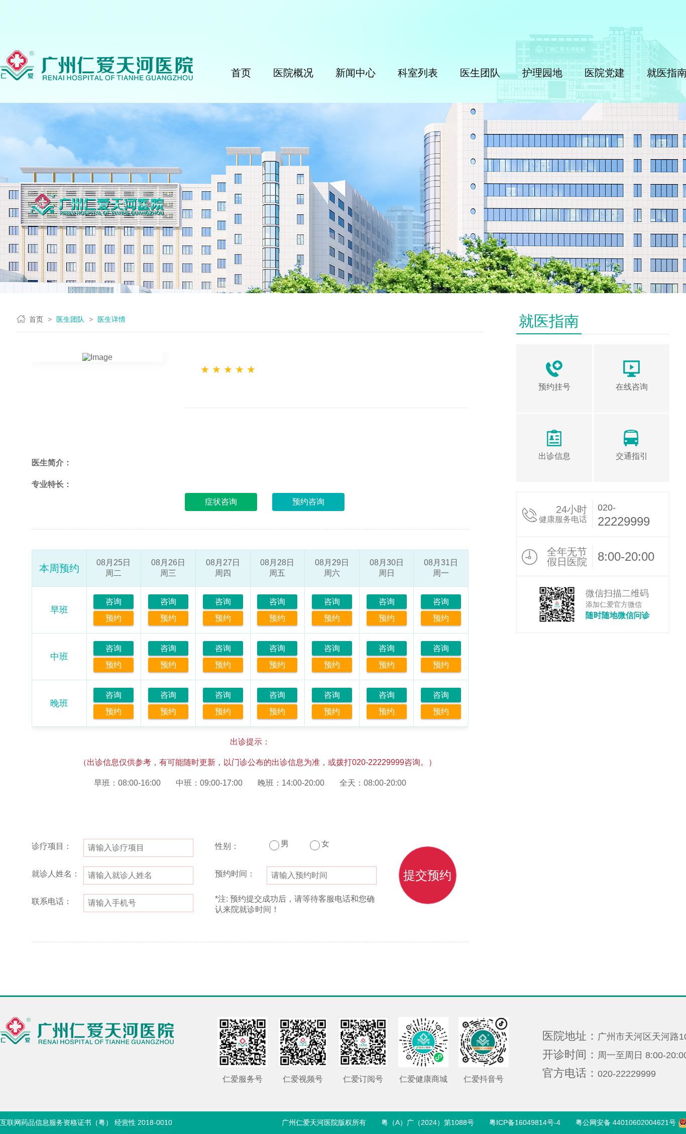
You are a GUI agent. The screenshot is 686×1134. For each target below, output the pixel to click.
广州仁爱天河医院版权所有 (324, 1122)
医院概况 (293, 72)
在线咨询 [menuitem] (632, 387)
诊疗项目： (52, 846)
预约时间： (235, 873)
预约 (113, 618)
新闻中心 (355, 72)
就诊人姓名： (56, 873)
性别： (227, 846)
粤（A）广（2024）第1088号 (427, 1122)
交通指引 (632, 456)
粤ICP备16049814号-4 (524, 1122)
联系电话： (52, 901)
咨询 (113, 601)
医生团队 (480, 72)
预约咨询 (308, 501)
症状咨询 (221, 501)
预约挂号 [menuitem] (554, 387)
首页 (241, 72)
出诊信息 (554, 456)
